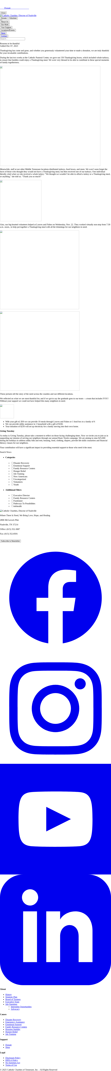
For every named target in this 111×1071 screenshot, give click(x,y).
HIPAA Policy (11, 1060)
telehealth (18, 506)
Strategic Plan (11, 997)
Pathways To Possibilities (24, 503)
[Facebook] (55, 652)
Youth (16, 484)
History (8, 994)
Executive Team (12, 1002)
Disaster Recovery (21, 463)
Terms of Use (11, 1065)
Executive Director (22, 495)
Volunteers (18, 482)
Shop (7, 1047)
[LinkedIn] (55, 984)
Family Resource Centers (24, 468)
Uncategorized (20, 479)
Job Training (19, 474)
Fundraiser (18, 501)
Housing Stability (12, 1029)
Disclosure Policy (12, 1058)
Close (3, 13)
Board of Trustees (13, 999)
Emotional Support (22, 466)
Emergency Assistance (15, 1022)
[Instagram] (55, 763)
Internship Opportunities (21, 1007)
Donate (4, 18)
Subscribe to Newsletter (10, 541)
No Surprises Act (12, 1063)
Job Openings (11, 1004)
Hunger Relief (20, 471)
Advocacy (15, 1009)
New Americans (20, 476)
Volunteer (13, 18)
